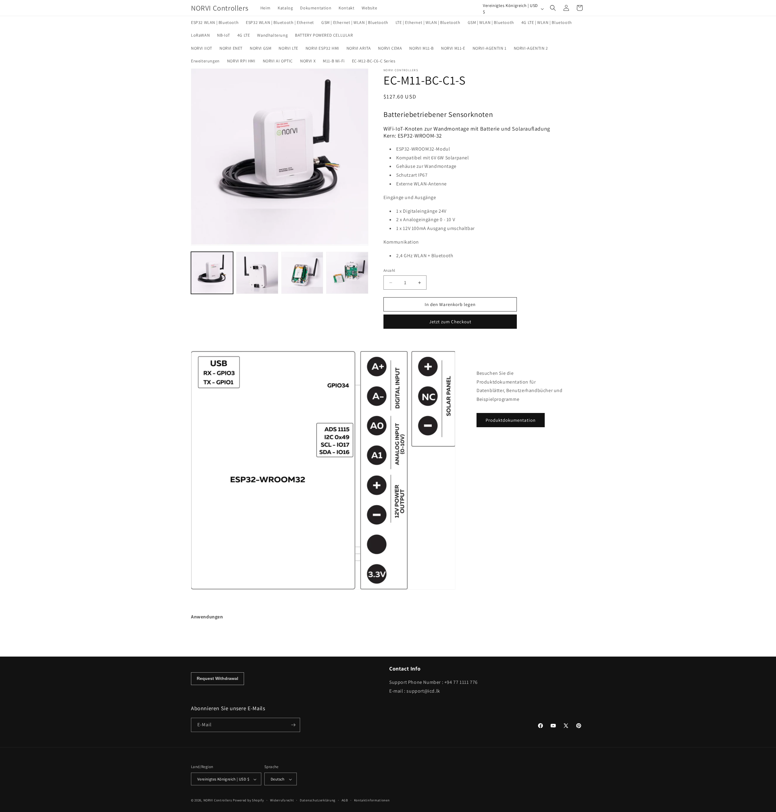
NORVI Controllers (217, 800)
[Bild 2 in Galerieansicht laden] (257, 273)
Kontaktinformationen (372, 800)
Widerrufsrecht (282, 800)
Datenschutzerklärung (318, 800)
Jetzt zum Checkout (450, 321)
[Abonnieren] (293, 725)
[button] (553, 8)
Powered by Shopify (248, 800)
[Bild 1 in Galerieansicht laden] (212, 273)
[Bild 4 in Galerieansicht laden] (347, 273)
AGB (345, 800)
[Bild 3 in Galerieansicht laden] (302, 273)
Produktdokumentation (511, 420)
